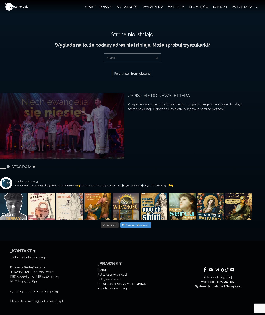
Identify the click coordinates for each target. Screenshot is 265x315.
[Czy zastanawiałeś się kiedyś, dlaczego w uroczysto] (126, 206)
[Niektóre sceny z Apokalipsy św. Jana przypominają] (41, 206)
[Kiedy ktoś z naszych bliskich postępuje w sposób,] (238, 206)
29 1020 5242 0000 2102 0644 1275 (34, 291)
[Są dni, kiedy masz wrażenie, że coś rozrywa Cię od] (182, 206)
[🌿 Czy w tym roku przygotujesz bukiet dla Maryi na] (210, 206)
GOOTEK (227, 282)
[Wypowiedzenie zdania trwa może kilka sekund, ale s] (154, 206)
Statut (102, 270)
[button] (110, 7)
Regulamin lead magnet (114, 288)
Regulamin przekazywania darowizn (123, 284)
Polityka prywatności (112, 274)
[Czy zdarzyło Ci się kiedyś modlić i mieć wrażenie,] (97, 206)
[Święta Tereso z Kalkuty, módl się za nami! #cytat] (13, 206)
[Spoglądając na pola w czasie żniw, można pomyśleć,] (69, 206)
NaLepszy (233, 286)
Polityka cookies (109, 279)
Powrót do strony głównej (132, 73)
